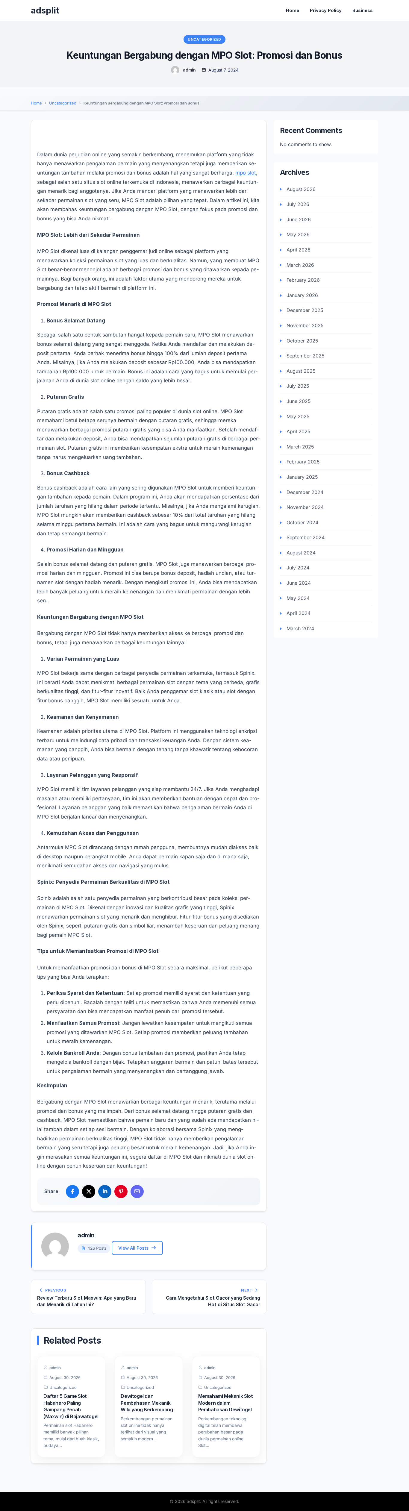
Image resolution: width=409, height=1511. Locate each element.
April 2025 (298, 431)
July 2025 (298, 386)
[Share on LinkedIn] (104, 1191)
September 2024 (306, 537)
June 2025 (299, 401)
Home (292, 10)
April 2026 (298, 250)
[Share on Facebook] (72, 1191)
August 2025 (301, 371)
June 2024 (299, 583)
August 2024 (301, 553)
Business (362, 10)
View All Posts (133, 1248)
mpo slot (245, 173)
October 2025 (302, 340)
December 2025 (305, 310)
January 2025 (302, 477)
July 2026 (298, 204)
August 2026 (301, 189)
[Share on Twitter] (88, 1191)
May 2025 (298, 416)
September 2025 (306, 356)
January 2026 (302, 295)
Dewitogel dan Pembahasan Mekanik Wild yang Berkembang (147, 1403)
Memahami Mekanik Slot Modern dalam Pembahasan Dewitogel (225, 1403)
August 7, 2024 (223, 69)
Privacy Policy (326, 10)
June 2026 (299, 219)
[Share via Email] (137, 1191)
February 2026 (303, 280)
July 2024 (298, 568)
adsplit (45, 10)
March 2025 (300, 447)
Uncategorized (204, 39)
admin (189, 69)
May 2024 (298, 598)
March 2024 (300, 628)
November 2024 (305, 507)
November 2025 (305, 325)
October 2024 (302, 522)
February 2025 (303, 462)
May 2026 (298, 234)
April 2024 (298, 613)
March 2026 (300, 265)
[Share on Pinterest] (121, 1191)
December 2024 (305, 492)
